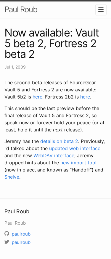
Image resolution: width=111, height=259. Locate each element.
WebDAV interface (53, 155)
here (37, 97)
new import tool (78, 163)
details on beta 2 (59, 141)
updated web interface (74, 148)
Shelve (11, 177)
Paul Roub (20, 9)
